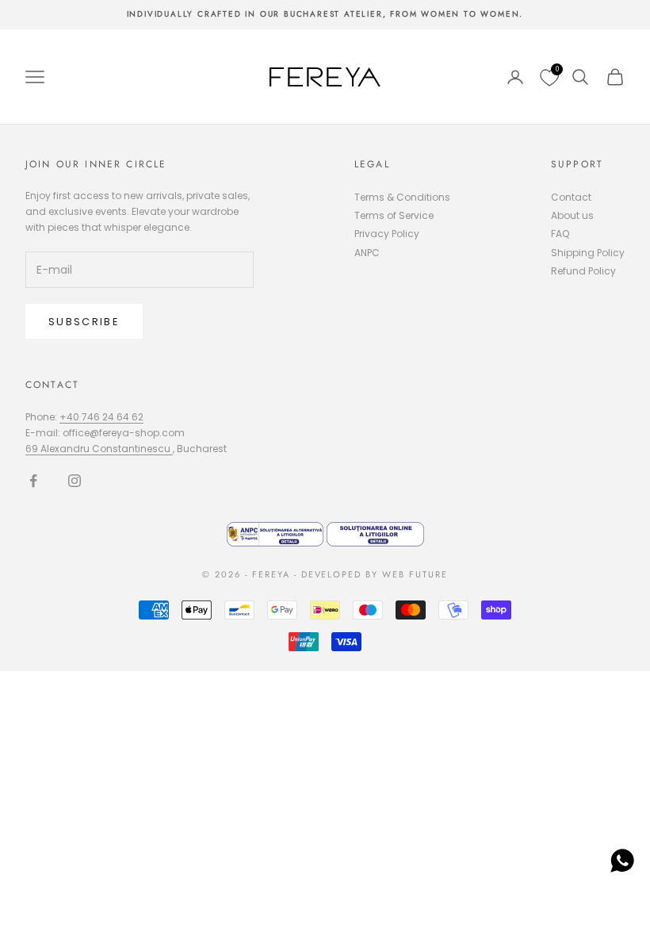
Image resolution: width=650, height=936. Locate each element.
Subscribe (84, 321)
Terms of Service (394, 215)
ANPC (367, 252)
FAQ (560, 233)
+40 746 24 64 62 (101, 417)
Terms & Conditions (402, 197)
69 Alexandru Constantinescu (99, 448)
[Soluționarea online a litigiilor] (375, 533)
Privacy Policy (386, 233)
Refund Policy (583, 271)
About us (572, 215)
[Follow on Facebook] (33, 481)
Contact (571, 197)
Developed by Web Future (375, 574)
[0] (548, 77)
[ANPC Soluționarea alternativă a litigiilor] (277, 533)
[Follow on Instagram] (74, 481)
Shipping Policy (588, 252)
